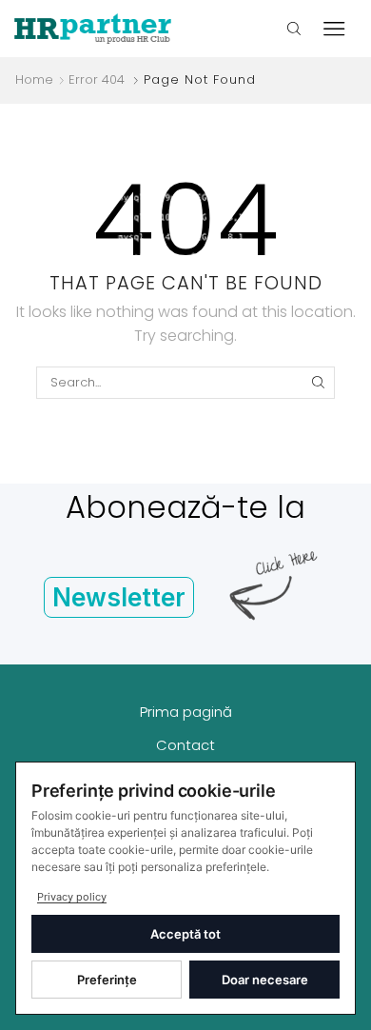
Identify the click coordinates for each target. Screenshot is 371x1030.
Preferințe (107, 979)
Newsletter (119, 597)
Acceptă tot (185, 933)
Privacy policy (72, 896)
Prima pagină (186, 712)
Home (34, 80)
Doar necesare (265, 979)
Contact (185, 745)
